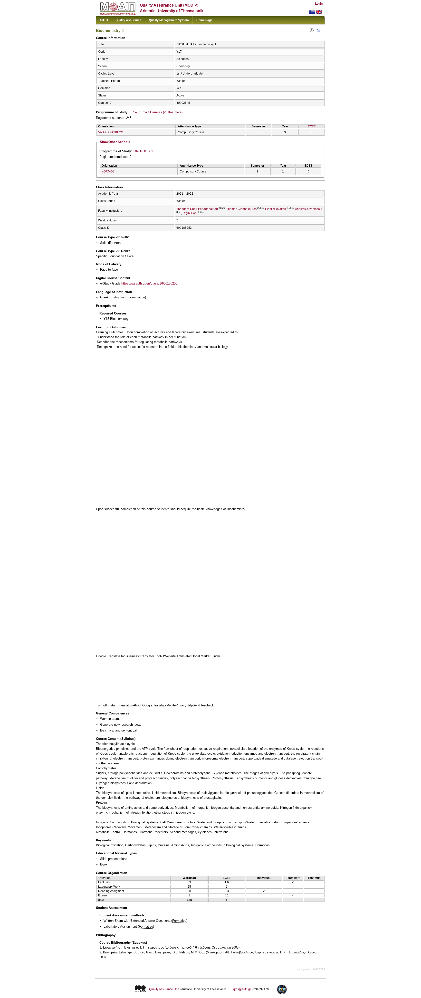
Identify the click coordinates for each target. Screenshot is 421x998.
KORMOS (108, 171)
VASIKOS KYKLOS (110, 132)
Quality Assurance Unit (164, 989)
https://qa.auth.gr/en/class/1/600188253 (149, 283)
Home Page (204, 20)
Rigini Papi (190, 213)
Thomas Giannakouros (241, 209)
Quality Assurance (128, 20)
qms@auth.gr (242, 989)
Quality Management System (169, 20)
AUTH (104, 20)
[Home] (118, 13)
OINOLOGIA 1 (143, 151)
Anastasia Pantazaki (308, 209)
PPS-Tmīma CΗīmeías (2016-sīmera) (155, 112)
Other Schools (115, 142)
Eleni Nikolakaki (276, 209)
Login (319, 3)
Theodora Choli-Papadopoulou (197, 209)
